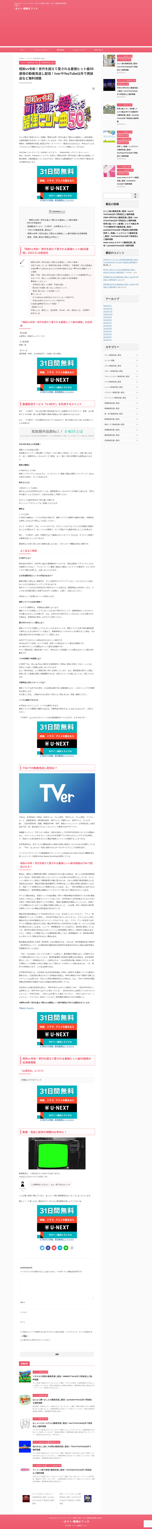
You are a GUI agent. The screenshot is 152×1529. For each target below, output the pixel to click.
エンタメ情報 (109, 360)
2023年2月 (107, 337)
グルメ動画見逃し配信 (112, 366)
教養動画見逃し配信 (111, 408)
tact (119, 280)
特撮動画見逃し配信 (111, 430)
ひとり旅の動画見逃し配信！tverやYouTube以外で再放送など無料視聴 (128, 66)
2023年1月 (107, 340)
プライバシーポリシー (41, 50)
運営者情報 (60, 50)
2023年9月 (107, 317)
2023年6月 (107, 326)
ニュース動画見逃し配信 (113, 387)
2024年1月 (107, 306)
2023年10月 (108, 314)
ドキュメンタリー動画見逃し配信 (116, 376)
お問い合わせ (98, 50)
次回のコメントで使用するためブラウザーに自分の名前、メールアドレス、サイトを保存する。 (58, 1332)
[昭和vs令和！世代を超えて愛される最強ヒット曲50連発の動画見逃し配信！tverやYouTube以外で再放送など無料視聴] (60, 1247)
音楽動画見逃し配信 (111, 440)
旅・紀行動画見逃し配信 (113, 414)
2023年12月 (107, 309)
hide (63, 211)
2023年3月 (107, 334)
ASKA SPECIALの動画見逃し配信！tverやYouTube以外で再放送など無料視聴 (127, 91)
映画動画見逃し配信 (111, 419)
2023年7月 (107, 323)
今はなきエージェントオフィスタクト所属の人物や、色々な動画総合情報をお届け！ (76, 1518)
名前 (22, 1302)
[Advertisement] (76, 29)
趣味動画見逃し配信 (111, 435)
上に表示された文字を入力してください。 (36, 1340)
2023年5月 (107, 328)
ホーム (22, 50)
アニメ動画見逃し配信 (112, 355)
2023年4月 (107, 331)
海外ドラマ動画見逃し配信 (114, 424)
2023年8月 (107, 320)
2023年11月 (107, 311)
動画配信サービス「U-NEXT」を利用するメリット (49, 226)
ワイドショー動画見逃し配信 (115, 398)
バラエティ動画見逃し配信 (114, 392)
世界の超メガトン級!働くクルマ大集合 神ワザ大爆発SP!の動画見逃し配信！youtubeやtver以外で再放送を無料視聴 (128, 115)
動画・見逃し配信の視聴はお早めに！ (43, 237)
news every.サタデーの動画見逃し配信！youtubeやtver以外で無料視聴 (128, 180)
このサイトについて (79, 50)
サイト (22, 1322)
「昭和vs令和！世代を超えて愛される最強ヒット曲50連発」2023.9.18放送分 (53, 221)
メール (23, 1312)
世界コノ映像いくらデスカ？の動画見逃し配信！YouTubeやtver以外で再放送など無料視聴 (120, 236)
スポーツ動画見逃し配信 (113, 371)
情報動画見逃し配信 (111, 403)
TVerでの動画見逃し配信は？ (40, 230)
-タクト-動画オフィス (26, 8)
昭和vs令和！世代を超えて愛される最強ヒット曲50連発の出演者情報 (57, 233)
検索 (135, 195)
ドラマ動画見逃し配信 (112, 382)
